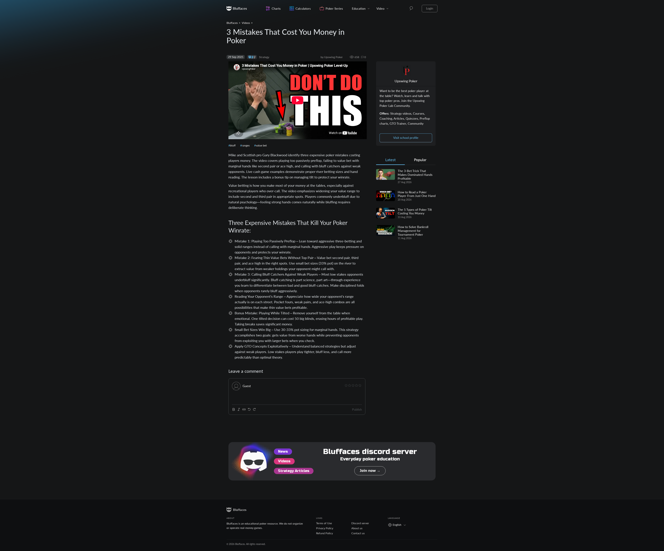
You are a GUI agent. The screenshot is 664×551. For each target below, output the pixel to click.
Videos (246, 22)
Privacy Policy (324, 528)
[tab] (390, 160)
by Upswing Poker (332, 57)
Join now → (370, 471)
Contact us (358, 533)
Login (429, 8)
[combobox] (398, 524)
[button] (411, 8)
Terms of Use (324, 523)
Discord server (360, 523)
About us (356, 528)
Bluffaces (232, 22)
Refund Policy (324, 533)
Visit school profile (405, 138)
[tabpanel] (406, 204)
